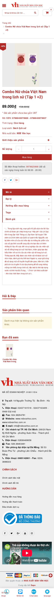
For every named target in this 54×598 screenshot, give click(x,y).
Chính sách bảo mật (11, 477)
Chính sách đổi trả (10, 482)
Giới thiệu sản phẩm (13, 139)
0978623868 (32, 166)
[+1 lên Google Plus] (17, 180)
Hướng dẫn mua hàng (12, 496)
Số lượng (7, 148)
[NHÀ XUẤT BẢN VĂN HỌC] (27, 4)
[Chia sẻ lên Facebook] (5, 180)
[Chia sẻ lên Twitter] (11, 180)
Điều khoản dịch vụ (10, 506)
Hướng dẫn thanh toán (12, 501)
